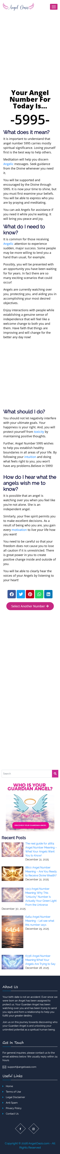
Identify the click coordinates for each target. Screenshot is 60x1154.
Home (9, 1086)
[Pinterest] (30, 594)
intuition (30, 457)
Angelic (8, 164)
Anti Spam (12, 1102)
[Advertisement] (30, 56)
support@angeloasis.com (22, 1066)
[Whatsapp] (39, 594)
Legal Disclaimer (15, 1097)
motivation (19, 530)
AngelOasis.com (39, 1143)
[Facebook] (12, 594)
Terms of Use (13, 1091)
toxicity (39, 432)
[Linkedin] (48, 594)
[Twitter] (21, 594)
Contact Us (12, 1113)
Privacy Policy (14, 1108)
